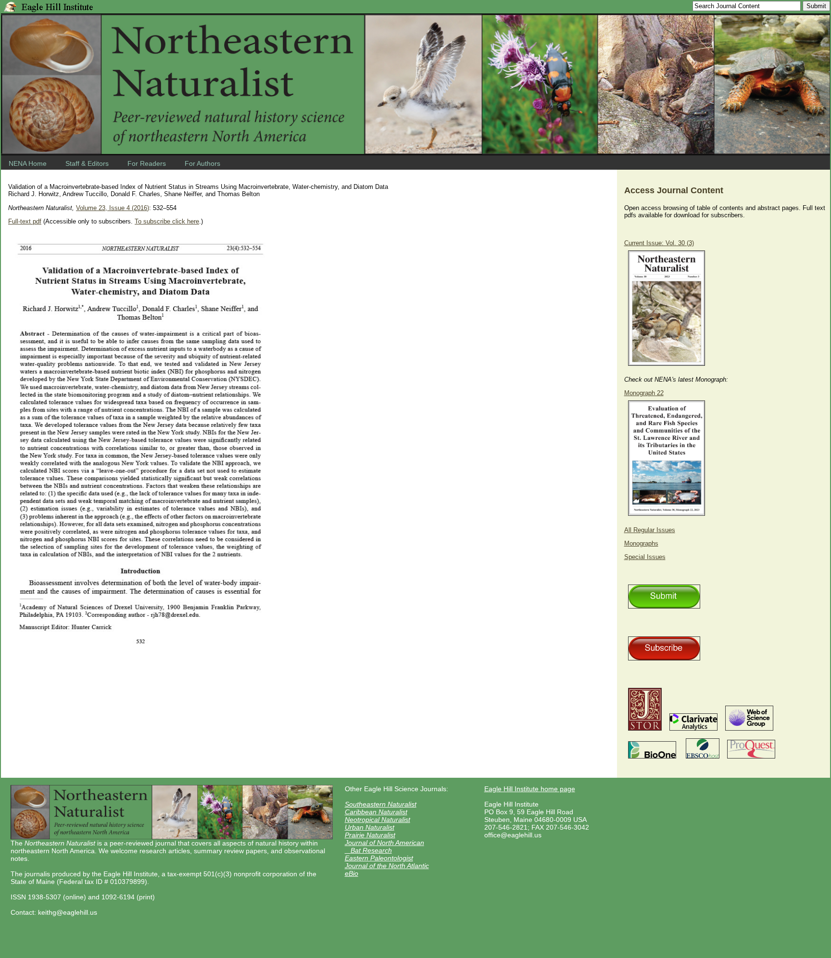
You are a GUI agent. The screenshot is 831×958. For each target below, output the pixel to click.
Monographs (641, 543)
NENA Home (28, 163)
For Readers (146, 163)
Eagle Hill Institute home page (529, 789)
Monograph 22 (644, 393)
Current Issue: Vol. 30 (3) (659, 243)
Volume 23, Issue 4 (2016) (112, 208)
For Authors (202, 163)
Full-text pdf (24, 221)
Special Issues (645, 556)
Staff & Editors (87, 163)
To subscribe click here (167, 221)
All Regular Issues (649, 530)
